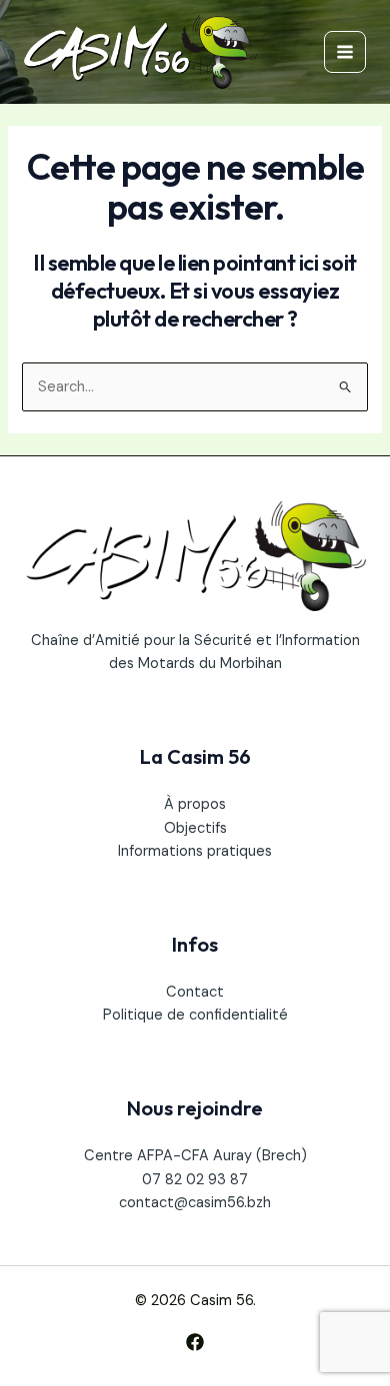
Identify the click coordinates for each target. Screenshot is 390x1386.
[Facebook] (195, 1342)
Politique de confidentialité (195, 1015)
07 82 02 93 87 (195, 1179)
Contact (195, 992)
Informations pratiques (195, 851)
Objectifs (195, 828)
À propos (195, 804)
